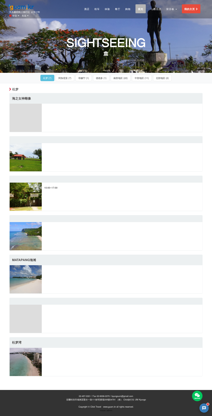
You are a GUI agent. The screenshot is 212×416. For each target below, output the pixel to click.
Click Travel (95, 406)
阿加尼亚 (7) (64, 78)
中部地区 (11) (142, 78)
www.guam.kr (109, 406)
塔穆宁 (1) (83, 78)
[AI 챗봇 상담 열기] (204, 408)
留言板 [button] (170, 9)
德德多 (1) (101, 78)
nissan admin (106, 410)
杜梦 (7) (47, 78)
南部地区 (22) (120, 78)
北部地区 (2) (162, 78)
